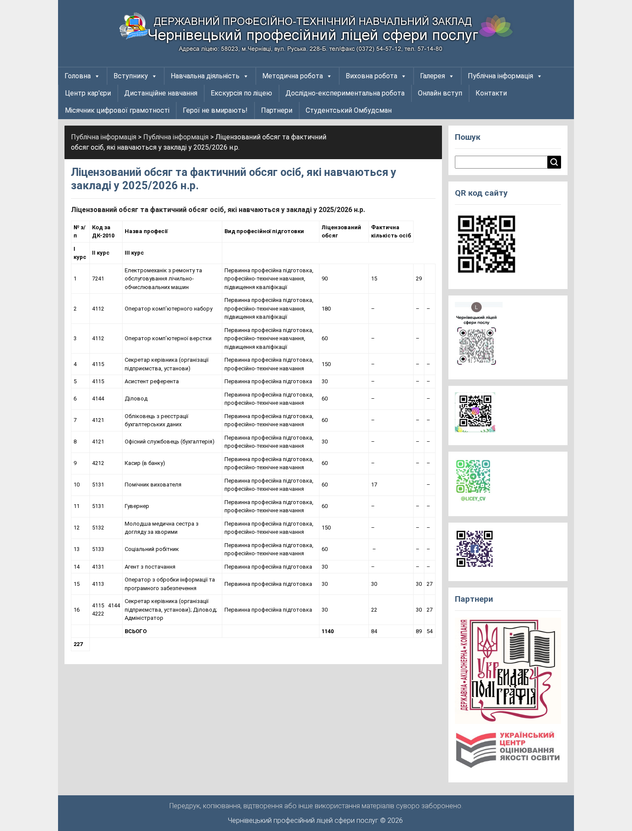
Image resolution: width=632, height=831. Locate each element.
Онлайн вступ (440, 93)
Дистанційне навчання (160, 93)
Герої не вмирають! (215, 110)
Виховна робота (371, 76)
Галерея (432, 76)
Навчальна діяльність (205, 76)
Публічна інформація (500, 76)
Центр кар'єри (88, 93)
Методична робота (292, 76)
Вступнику (131, 76)
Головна (77, 76)
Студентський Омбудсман (349, 110)
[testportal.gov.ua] (508, 752)
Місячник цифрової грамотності (117, 110)
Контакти (491, 93)
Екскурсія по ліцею (241, 93)
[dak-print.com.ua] (508, 673)
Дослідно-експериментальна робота (345, 93)
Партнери (276, 110)
